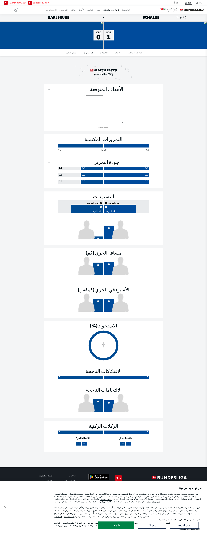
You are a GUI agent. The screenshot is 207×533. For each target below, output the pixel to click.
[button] (15, 9)
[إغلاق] (5, 506)
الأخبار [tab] (117, 52)
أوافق (118, 525)
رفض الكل (152, 525)
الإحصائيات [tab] (88, 52)
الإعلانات (72, 476)
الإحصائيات (51, 9)
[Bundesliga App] (30, 3)
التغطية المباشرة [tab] (135, 52)
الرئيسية (126, 9)
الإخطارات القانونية (46, 476)
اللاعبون (63, 9)
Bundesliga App (41, 3)
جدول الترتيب (93, 9)
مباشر (73, 9)
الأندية (81, 9)
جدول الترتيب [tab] (71, 52)
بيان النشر (59, 517)
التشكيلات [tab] (104, 52)
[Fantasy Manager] (6, 3)
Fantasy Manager (17, 3)
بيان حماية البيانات (71, 517)
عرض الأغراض (184, 525)
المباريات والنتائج (111, 9)
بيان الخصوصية (47, 481)
